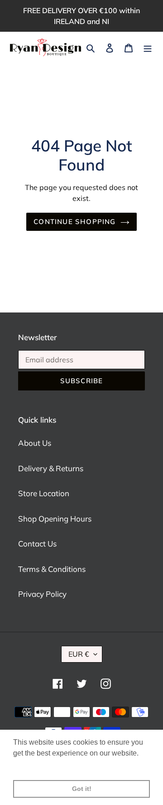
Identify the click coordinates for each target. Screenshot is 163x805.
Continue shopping (74, 221)
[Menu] (147, 47)
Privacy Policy (42, 594)
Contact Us (37, 543)
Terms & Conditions (52, 569)
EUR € (78, 654)
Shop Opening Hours (54, 518)
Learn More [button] (32, 765)
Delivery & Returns (50, 468)
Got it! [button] (81, 788)
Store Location (43, 493)
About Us (34, 443)
